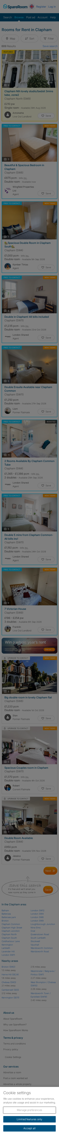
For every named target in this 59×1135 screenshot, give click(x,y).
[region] (29, 1111)
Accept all (29, 1128)
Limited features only (29, 1119)
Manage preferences (29, 1110)
